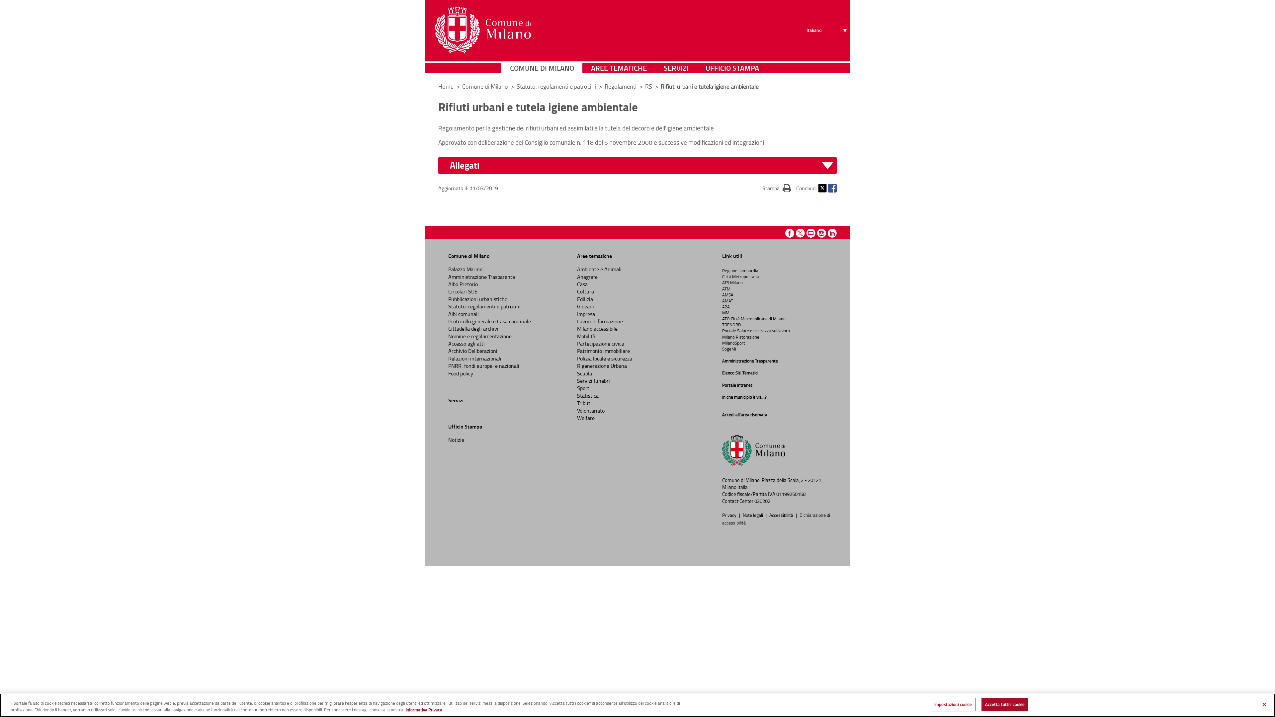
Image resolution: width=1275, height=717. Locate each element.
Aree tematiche (619, 68)
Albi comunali (463, 314)
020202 (762, 501)
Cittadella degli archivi (473, 328)
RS (649, 86)
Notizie (456, 439)
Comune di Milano (542, 68)
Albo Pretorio (463, 284)
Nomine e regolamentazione (480, 336)
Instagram (821, 233)
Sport (583, 388)
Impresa (586, 314)
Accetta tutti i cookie (1005, 704)
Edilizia (585, 299)
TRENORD (731, 325)
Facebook (832, 188)
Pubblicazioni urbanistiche (477, 299)
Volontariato (591, 410)
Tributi (584, 403)
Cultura (585, 291)
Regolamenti (621, 86)
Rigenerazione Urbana (602, 365)
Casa (582, 284)
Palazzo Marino (465, 269)
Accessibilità (781, 515)
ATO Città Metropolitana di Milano (754, 319)
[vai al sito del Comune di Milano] (483, 30)
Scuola (584, 373)
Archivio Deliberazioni (472, 351)
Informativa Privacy (424, 710)
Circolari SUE (462, 291)
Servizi (676, 68)
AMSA (727, 295)
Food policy (460, 373)
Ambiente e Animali (599, 269)
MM (725, 313)
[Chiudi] (1264, 704)
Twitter (822, 188)
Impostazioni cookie (953, 704)
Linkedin (832, 233)
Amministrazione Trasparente (481, 276)
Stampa (776, 188)
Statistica (588, 395)
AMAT (727, 301)
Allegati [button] (464, 165)
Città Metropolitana (740, 276)
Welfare (586, 418)
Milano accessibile (597, 328)
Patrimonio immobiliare (603, 351)
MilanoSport (733, 343)
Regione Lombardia (740, 271)
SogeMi (729, 349)
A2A (726, 307)
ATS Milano (732, 282)
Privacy (729, 515)
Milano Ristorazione (740, 337)
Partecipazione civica (600, 343)
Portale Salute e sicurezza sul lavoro (756, 331)
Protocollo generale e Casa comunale (489, 321)
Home (446, 86)
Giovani (585, 306)
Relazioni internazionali (474, 358)
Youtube (811, 233)
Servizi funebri (593, 380)
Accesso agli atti (466, 343)
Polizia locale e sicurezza (604, 358)
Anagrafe (587, 276)
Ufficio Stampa (732, 68)
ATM (726, 289)
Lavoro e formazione (600, 321)
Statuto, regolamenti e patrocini (557, 86)
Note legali (753, 515)
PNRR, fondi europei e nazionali (483, 365)
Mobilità (586, 336)
